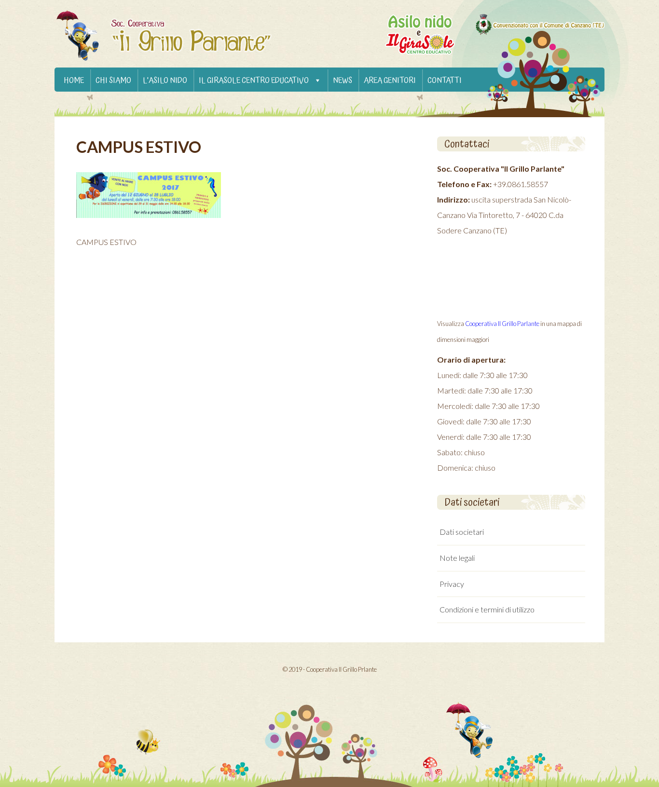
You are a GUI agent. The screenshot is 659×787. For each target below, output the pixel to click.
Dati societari (461, 531)
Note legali (457, 557)
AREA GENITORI (390, 80)
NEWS (342, 80)
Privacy (451, 583)
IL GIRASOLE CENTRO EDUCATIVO (254, 80)
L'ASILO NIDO (165, 80)
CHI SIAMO (113, 80)
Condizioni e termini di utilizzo (487, 609)
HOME (74, 80)
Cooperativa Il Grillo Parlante (502, 323)
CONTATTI (444, 80)
